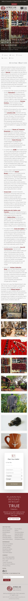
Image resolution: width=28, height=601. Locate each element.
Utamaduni (11, 92)
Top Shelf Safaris (7, 552)
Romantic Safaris (7, 549)
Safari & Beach (7, 550)
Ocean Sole (7, 192)
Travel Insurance (7, 562)
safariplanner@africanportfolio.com (17, 597)
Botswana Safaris (7, 529)
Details (14, 4)
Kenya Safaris (6, 530)
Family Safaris (6, 547)
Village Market (15, 289)
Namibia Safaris (7, 535)
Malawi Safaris (18, 537)
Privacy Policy (6, 565)
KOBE (14, 149)
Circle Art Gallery (19, 228)
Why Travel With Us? (9, 559)
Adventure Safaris (8, 544)
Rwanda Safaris (7, 537)
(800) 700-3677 (6, 597)
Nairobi (8, 72)
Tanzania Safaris (19, 532)
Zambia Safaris (19, 535)
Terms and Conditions (9, 564)
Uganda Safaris (19, 534)
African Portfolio (8, 8)
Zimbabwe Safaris (20, 539)
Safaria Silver (11, 217)
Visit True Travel (14, 518)
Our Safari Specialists (8, 557)
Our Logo (5, 560)
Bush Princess (16, 140)
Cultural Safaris (7, 545)
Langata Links (11, 112)
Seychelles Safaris (8, 539)
